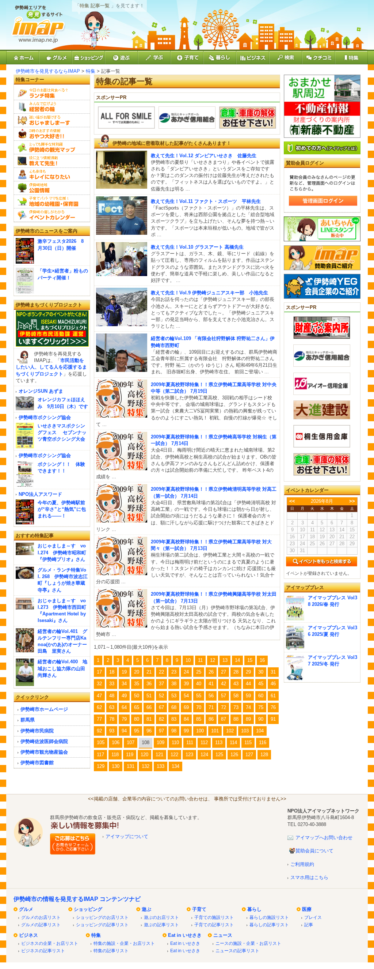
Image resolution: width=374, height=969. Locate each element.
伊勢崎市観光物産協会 (44, 752)
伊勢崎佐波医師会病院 (44, 741)
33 (111, 683)
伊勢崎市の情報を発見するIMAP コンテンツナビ (77, 899)
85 (198, 719)
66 (149, 707)
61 (273, 695)
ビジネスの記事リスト (43, 950)
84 (186, 719)
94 (124, 731)
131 (130, 766)
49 (124, 695)
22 (161, 672)
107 (130, 742)
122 (174, 754)
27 (223, 672)
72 (223, 707)
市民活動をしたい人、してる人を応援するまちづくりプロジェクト (51, 367)
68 (173, 707)
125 (219, 754)
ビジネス (28, 935)
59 (248, 695)
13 (225, 660)
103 (245, 731)
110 (175, 742)
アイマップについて (127, 836)
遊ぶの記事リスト (161, 924)
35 (136, 683)
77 (99, 719)
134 (175, 766)
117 (100, 754)
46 (273, 683)
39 (186, 683)
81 (149, 719)
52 (161, 695)
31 (273, 672)
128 (264, 754)
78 (111, 719)
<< (292, 501)
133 (160, 766)
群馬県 (27, 720)
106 (115, 742)
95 (136, 731)
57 (223, 695)
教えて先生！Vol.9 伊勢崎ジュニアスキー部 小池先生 (209, 292)
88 (235, 719)
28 (235, 672)
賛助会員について (314, 850)
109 (160, 742)
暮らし (254, 909)
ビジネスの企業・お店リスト (49, 943)
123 (189, 754)
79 (124, 719)
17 (99, 672)
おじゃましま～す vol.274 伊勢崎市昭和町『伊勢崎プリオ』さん (62, 552)
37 (161, 683)
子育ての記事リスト (214, 924)
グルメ (26, 909)
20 (136, 672)
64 (124, 707)
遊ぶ (146, 909)
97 (161, 731)
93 (111, 731)
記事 (308, 924)
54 (186, 695)
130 (115, 766)
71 (211, 707)
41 (211, 683)
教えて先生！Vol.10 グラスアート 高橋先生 (197, 247)
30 (260, 672)
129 (100, 766)
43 (235, 683)
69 (186, 707)
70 (198, 707)
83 (173, 719)
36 (149, 683)
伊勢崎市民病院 (37, 731)
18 (111, 672)
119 (129, 754)
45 (260, 683)
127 (249, 754)
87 (223, 719)
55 (198, 695)
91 (273, 719)
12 (212, 660)
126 (234, 754)
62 (99, 707)
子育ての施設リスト (214, 917)
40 (198, 683)
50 (136, 695)
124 (204, 754)
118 (115, 754)
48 (111, 695)
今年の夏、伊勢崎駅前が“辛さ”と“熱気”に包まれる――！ (62, 509)
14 (237, 660)
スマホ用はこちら (309, 877)
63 (111, 707)
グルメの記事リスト (41, 924)
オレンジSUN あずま (41, 391)
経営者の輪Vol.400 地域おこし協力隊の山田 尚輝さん (62, 668)
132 (145, 766)
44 (248, 683)
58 (235, 695)
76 (273, 707)
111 (189, 742)
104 (260, 731)
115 (248, 742)
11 (200, 660)
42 (223, 683)
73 (235, 707)
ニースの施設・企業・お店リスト (248, 943)
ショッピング (88, 909)
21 (149, 672)
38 (173, 683)
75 (260, 707)
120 (144, 754)
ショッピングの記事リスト (102, 924)
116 (262, 742)
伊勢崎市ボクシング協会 (45, 417)
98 (173, 731)
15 (249, 660)
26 (211, 672)
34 (124, 683)
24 (186, 672)
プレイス (313, 917)
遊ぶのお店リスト (161, 917)
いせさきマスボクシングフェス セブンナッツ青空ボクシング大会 (62, 432)
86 (211, 719)
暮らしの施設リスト (269, 917)
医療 (307, 909)
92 (99, 731)
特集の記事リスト (111, 950)
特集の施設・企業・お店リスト (124, 943)
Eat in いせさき (185, 935)
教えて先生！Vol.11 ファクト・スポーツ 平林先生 (206, 201)
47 (99, 695)
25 (198, 672)
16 (262, 660)
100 (200, 731)
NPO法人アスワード (40, 494)
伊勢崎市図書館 (37, 762)
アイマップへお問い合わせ (323, 837)
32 (99, 683)
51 (149, 695)
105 (100, 742)
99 (186, 731)
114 (233, 742)
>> (352, 501)
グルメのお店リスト (41, 917)
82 (161, 719)
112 (204, 742)
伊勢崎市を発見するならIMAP (48, 71)
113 (218, 742)
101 (215, 731)
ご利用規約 (302, 864)
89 (248, 719)
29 (248, 672)
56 (211, 695)
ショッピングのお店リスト (102, 917)
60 (260, 695)
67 (161, 707)
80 (136, 719)
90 (260, 719)
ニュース (222, 935)
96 (149, 731)
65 (136, 707)
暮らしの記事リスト (269, 924)
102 (230, 731)
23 (173, 672)
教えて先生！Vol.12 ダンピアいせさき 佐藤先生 (203, 155)
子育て (199, 909)
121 (159, 754)
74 (248, 707)
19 (124, 672)
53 (173, 695)
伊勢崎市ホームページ (44, 709)
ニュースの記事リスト (237, 950)
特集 (90, 71)
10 (188, 660)
